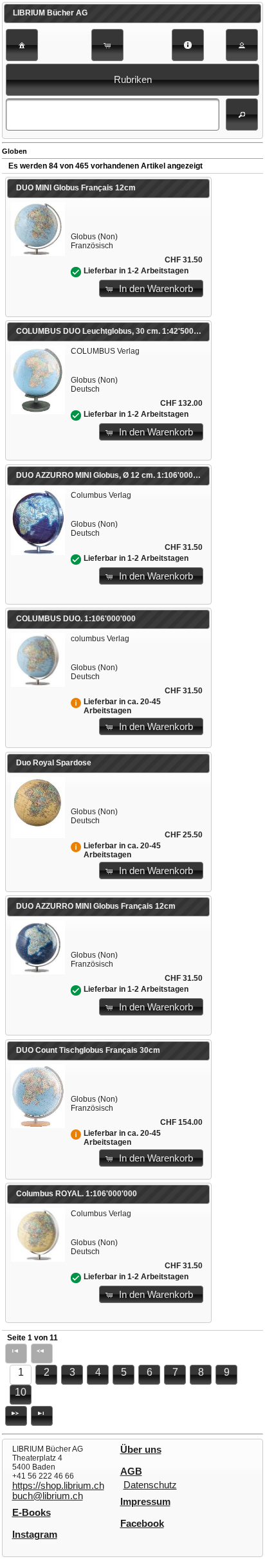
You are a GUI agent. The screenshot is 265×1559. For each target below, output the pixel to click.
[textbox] (112, 114)
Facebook (142, 1523)
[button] (22, 45)
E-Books (31, 1513)
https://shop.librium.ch (58, 1486)
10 (20, 1392)
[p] (16, 1416)
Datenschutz (150, 1485)
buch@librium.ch (47, 1496)
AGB (131, 1471)
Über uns (140, 1450)
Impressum (145, 1502)
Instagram (34, 1534)
